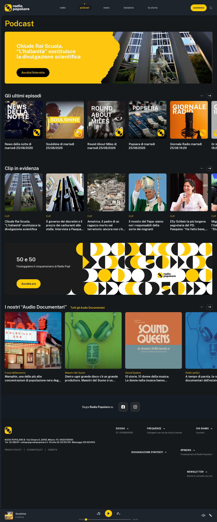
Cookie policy (35, 450)
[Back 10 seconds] (98, 513)
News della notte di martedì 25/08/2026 (19, 146)
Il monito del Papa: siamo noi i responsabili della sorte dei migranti (146, 225)
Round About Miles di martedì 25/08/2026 (102, 146)
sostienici (198, 7)
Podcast (84, 7)
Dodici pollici (192, 372)
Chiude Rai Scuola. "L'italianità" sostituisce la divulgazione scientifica (22, 225)
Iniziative (129, 7)
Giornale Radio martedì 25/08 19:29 (186, 146)
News (106, 7)
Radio (63, 7)
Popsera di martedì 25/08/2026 (142, 146)
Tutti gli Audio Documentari (87, 307)
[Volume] (203, 515)
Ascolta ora (28, 283)
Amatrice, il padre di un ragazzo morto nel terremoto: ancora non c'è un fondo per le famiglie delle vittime (105, 225)
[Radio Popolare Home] (17, 7)
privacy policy (13, 450)
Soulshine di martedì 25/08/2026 (60, 146)
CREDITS (52, 450)
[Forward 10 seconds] (118, 513)
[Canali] (210, 515)
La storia (152, 7)
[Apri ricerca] (210, 7)
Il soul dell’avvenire (15, 372)
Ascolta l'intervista (33, 72)
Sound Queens (133, 372)
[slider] (86, 519)
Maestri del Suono (75, 372)
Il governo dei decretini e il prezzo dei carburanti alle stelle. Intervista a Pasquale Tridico (65, 225)
